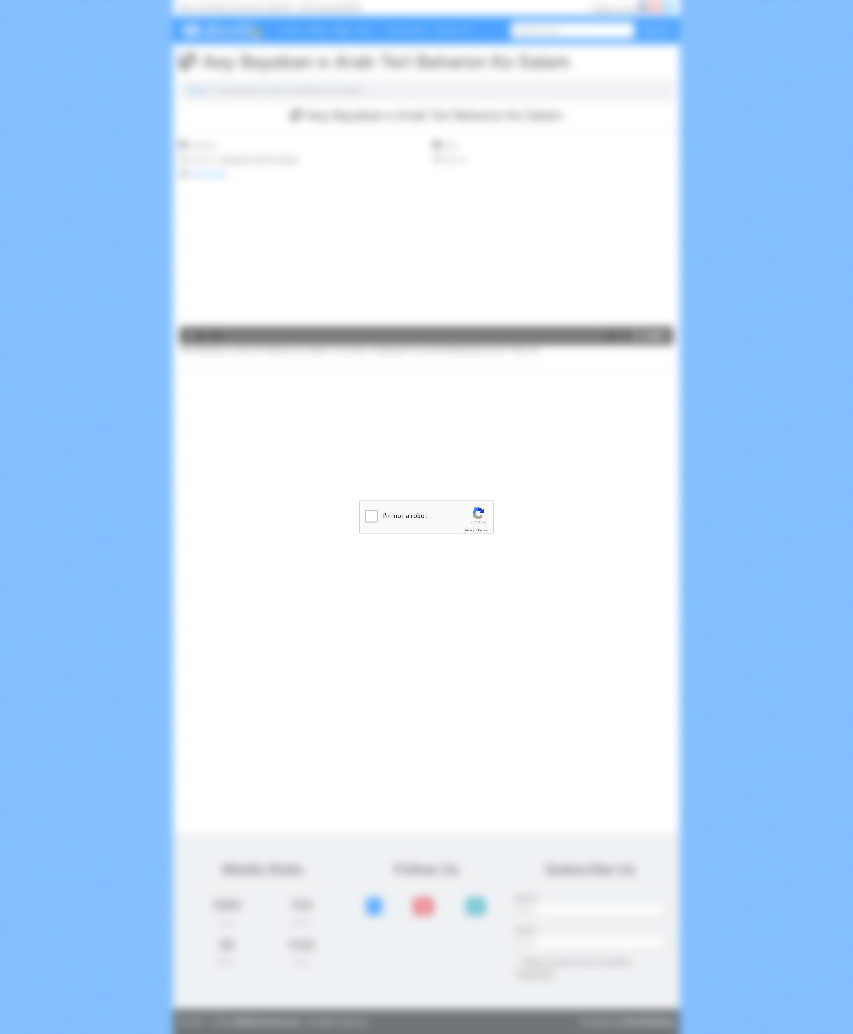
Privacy (469, 530)
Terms (483, 530)
